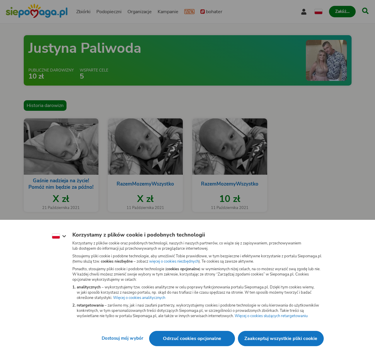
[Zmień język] (59, 236)
